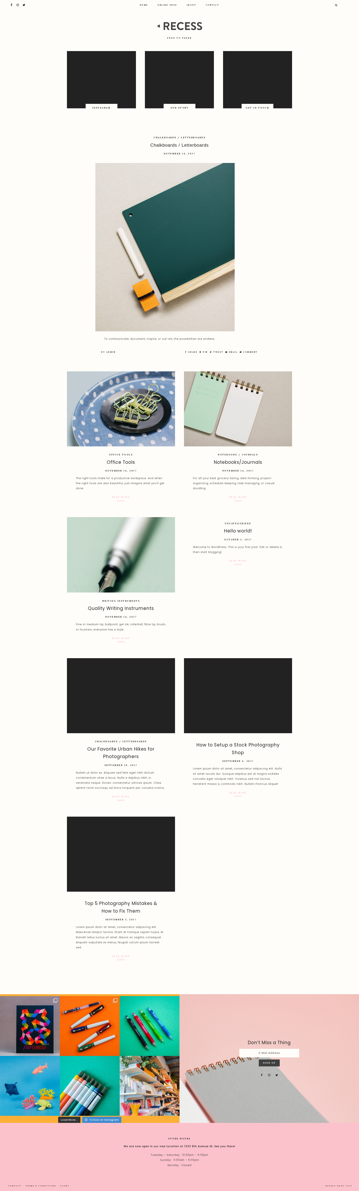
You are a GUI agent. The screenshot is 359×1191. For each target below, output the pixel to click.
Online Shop (167, 5)
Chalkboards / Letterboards (179, 137)
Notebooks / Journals (238, 454)
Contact (212, 5)
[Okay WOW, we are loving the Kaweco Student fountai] (90, 1026)
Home (144, 5)
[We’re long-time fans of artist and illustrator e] (30, 1026)
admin (111, 352)
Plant (64, 1186)
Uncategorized (238, 523)
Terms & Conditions (40, 1186)
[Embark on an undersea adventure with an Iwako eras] (30, 1086)
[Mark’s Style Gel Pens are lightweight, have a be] (90, 1086)
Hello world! (238, 531)
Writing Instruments (121, 601)
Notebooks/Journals (238, 462)
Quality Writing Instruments (121, 608)
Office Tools (121, 454)
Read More (121, 497)
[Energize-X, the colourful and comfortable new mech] (150, 1026)
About (191, 5)
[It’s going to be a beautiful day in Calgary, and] (150, 1086)
